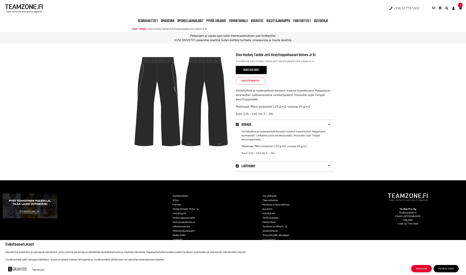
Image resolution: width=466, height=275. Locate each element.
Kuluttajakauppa (278, 21)
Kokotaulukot (251, 70)
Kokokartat (268, 213)
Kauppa (142, 29)
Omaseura (167, 21)
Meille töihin (179, 235)
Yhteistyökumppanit (184, 230)
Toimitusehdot (180, 195)
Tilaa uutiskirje (270, 200)
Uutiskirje (321, 21)
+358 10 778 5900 (406, 8)
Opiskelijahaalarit (190, 21)
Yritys (176, 200)
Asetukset (421, 268)
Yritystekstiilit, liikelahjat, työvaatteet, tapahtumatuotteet (275, 239)
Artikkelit (178, 239)
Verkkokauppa (270, 217)
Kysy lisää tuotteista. (251, 81)
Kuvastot (257, 21)
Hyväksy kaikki (446, 268)
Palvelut (177, 204)
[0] (460, 8)
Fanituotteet (302, 21)
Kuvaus (246, 124)
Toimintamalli (238, 21)
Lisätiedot (248, 166)
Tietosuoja (38, 269)
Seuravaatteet (148, 21)
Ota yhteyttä (269, 195)
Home (134, 29)
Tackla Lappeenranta (184, 217)
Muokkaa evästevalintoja (275, 204)
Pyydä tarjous (216, 21)
